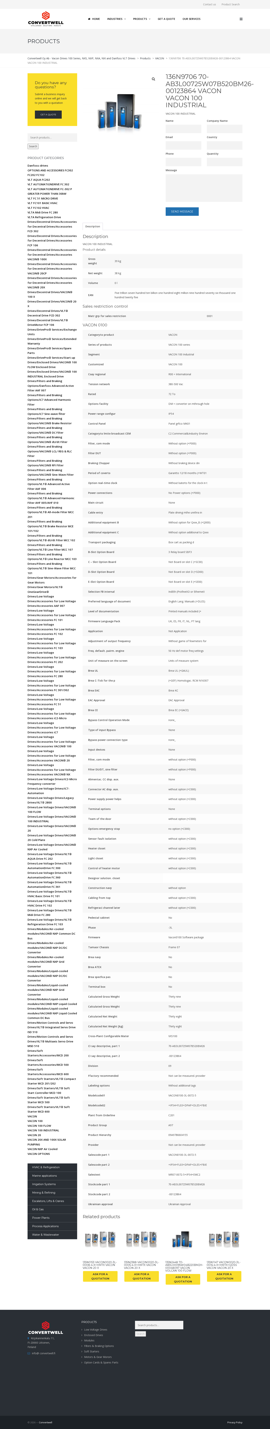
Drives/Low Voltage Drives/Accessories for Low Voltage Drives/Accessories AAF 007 (52, 601)
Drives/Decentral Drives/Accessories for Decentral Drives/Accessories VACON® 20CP (52, 268)
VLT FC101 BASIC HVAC (42, 203)
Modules (89, 1340)
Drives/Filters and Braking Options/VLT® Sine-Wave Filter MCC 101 (52, 568)
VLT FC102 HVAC (38, 208)
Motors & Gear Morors (98, 1357)
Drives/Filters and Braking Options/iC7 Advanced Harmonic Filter (49, 399)
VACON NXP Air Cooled (42, 1149)
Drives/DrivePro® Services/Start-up (51, 357)
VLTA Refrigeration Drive (44, 217)
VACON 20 (34, 1135)
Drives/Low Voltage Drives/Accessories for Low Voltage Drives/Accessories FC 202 (52, 657)
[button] (153, 79)
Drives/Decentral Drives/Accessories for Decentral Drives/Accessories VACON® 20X (52, 282)
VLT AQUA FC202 (39, 179)
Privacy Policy (234, 1422)
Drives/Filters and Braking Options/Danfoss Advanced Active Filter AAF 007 (51, 385)
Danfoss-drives (38, 165)
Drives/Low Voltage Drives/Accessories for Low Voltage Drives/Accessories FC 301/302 (52, 685)
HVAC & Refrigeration (46, 1167)
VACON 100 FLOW (39, 1125)
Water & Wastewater (45, 1234)
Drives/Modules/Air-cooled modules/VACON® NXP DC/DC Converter (47, 947)
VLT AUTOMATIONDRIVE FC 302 (48, 184)
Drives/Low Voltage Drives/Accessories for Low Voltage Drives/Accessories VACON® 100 (52, 741)
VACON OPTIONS (39, 1154)
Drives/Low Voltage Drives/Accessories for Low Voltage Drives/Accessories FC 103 (52, 643)
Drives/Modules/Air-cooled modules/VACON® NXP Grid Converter (46, 961)
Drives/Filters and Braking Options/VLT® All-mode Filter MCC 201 (51, 512)
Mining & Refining (43, 1192)
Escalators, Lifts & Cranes (48, 1201)
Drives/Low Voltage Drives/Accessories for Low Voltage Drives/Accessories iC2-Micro (52, 713)
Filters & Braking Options (99, 1346)
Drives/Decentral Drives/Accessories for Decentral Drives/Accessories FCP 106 (52, 240)
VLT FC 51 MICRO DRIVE (43, 198)
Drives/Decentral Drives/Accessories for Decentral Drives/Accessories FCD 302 (52, 226)
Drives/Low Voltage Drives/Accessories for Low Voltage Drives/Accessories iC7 (52, 727)
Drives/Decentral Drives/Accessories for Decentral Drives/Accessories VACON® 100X (52, 254)
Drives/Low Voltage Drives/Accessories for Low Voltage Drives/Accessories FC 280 (52, 671)
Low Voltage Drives (95, 1329)
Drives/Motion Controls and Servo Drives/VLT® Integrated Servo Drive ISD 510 (52, 1027)
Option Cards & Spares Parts (101, 1362)
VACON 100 (35, 1121)
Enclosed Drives (93, 1335)
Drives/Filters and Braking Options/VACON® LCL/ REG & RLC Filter (50, 451)
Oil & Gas (38, 1209)
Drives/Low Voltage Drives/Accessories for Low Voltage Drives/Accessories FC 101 (52, 615)
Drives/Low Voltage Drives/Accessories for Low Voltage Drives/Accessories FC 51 (52, 699)
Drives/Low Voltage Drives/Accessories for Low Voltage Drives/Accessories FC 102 (52, 629)
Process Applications (45, 1226)
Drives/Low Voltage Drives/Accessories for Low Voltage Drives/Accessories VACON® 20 (52, 755)
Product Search (231, 4)
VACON (32, 1116)
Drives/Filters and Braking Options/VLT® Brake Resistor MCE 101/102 (50, 526)
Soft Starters (91, 1351)
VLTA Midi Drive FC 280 (43, 212)
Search (33, 146)
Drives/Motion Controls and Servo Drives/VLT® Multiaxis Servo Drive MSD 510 (50, 1041)
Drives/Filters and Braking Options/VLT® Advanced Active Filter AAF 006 (49, 484)
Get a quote (48, 114)
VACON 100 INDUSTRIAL (43, 1130)
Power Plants (40, 1217)
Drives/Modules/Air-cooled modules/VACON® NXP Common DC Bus (51, 933)
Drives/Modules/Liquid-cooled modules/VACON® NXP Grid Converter (48, 989)
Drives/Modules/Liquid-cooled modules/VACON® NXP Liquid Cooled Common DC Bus (52, 1013)
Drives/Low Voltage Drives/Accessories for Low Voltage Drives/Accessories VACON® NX (52, 769)
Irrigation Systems (44, 1184)
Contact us (209, 4)
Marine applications (44, 1175)
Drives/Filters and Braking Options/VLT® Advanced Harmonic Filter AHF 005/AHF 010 (51, 497)
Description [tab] (92, 226)
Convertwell (45, 1422)
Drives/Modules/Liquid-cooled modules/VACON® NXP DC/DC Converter (48, 975)
